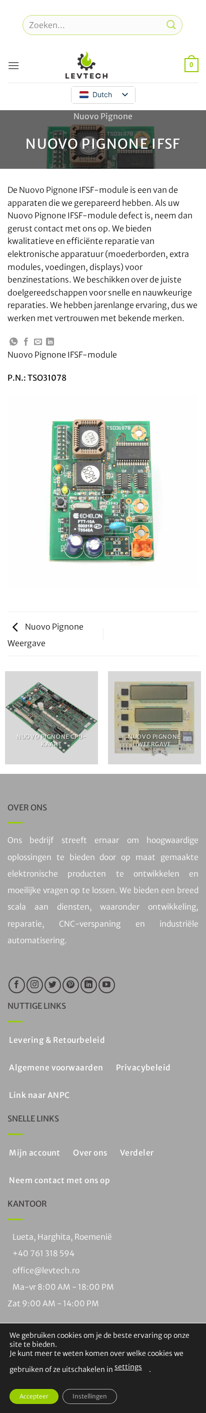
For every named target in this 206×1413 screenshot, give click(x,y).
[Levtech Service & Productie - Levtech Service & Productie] (87, 65)
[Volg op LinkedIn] (88, 985)
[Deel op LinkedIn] (50, 342)
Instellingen (89, 1396)
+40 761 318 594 (43, 1253)
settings (128, 1366)
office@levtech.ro (46, 1270)
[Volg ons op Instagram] (34, 985)
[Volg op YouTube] (106, 985)
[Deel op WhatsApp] (14, 342)
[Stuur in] (172, 25)
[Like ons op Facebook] (16, 985)
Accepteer (34, 1396)
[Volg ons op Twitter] (52, 985)
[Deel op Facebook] (26, 342)
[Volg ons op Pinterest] (70, 985)
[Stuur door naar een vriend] (38, 342)
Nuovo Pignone (103, 116)
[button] (14, 65)
